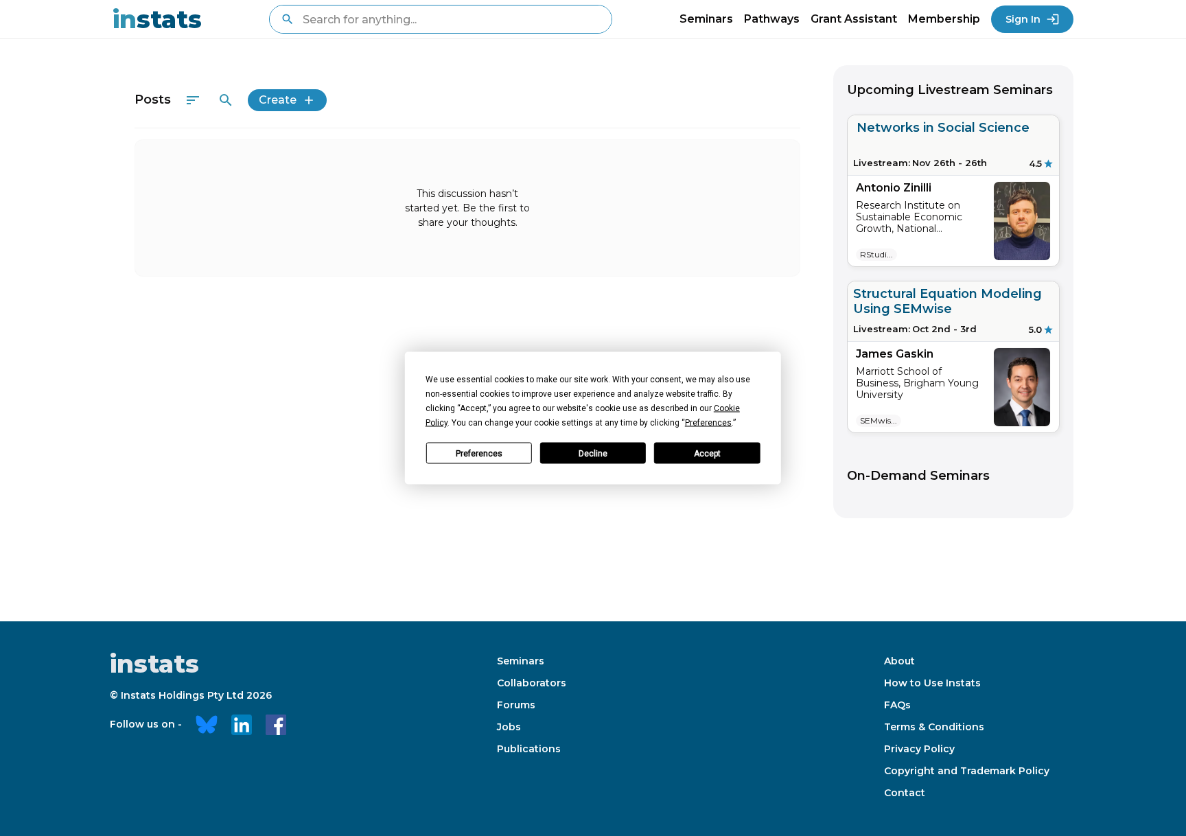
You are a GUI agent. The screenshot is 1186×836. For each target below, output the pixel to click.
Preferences (479, 453)
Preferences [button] (708, 423)
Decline (593, 453)
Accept (707, 453)
